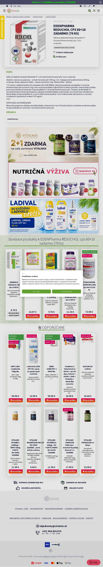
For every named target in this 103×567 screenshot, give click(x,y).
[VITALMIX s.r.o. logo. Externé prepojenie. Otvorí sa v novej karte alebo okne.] (23, 274)
